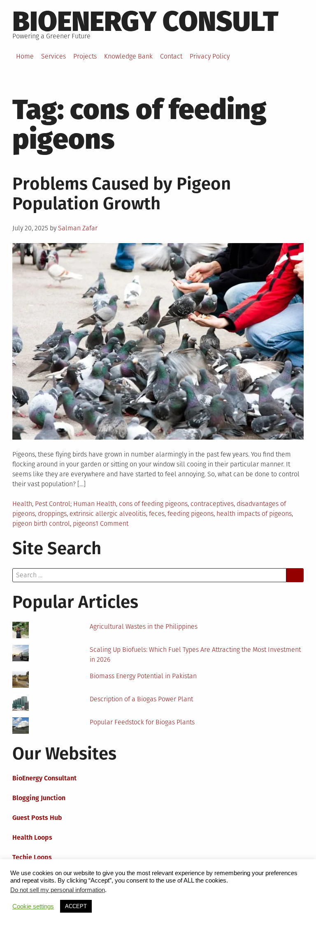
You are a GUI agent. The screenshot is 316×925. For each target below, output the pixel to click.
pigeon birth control (41, 523)
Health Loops (32, 837)
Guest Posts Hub (37, 818)
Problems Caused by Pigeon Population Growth (121, 193)
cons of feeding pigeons (153, 504)
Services (53, 56)
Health (22, 504)
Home (25, 56)
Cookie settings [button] (33, 906)
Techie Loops (32, 857)
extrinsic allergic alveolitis (108, 514)
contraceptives (212, 504)
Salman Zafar (78, 228)
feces (157, 514)
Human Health (94, 504)
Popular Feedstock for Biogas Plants (142, 722)
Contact (171, 56)
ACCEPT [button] (76, 906)
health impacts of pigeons (254, 514)
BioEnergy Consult (145, 21)
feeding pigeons (190, 514)
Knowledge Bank (128, 56)
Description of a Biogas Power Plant (141, 699)
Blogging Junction (38, 798)
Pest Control (52, 504)
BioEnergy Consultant (44, 778)
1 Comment (111, 523)
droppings (52, 514)
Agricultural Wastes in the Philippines (144, 626)
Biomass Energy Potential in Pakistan (143, 676)
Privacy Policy (210, 56)
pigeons (84, 523)
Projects (85, 56)
